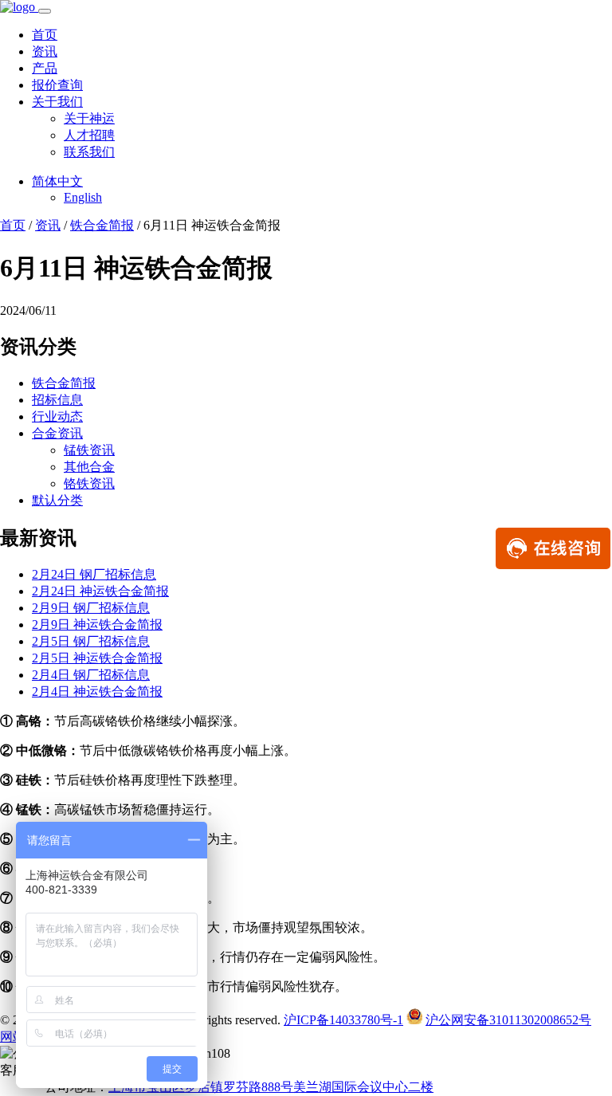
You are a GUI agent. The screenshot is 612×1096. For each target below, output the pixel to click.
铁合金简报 (102, 225)
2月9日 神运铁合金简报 (97, 624)
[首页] (19, 7)
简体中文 (57, 181)
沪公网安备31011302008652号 (508, 1020)
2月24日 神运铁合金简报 (100, 591)
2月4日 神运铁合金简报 (97, 691)
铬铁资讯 (89, 483)
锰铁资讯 (89, 450)
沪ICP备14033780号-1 (343, 1020)
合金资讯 (57, 433)
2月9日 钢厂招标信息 (91, 608)
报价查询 (57, 85)
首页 (44, 34)
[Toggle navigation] (44, 11)
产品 (44, 68)
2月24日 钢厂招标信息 (94, 574)
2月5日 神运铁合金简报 (97, 658)
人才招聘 (89, 135)
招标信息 (57, 400)
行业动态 (57, 416)
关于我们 (57, 101)
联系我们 (89, 152)
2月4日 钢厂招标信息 (91, 675)
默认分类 (57, 500)
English (83, 197)
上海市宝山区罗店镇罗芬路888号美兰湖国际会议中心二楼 (271, 1087)
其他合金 (89, 466)
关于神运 (89, 118)
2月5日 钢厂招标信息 (91, 641)
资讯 (44, 51)
